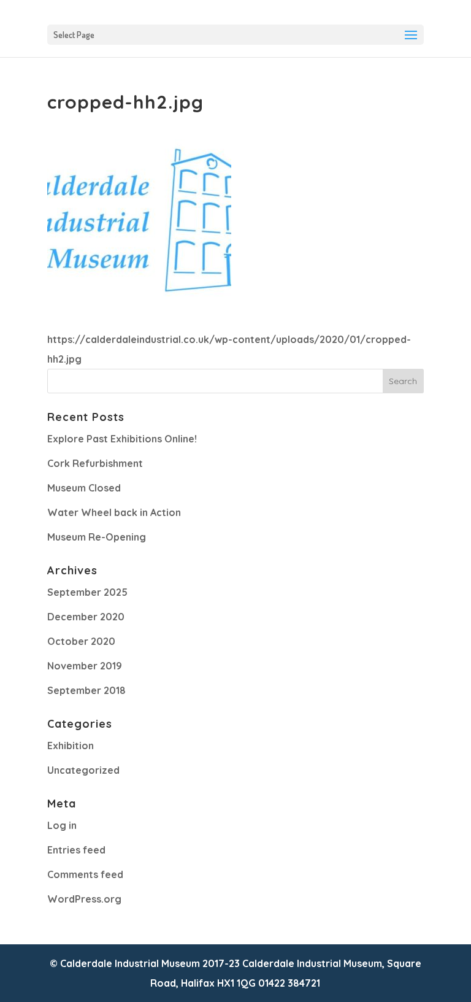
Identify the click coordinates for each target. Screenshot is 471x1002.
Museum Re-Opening (96, 537)
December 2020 (85, 617)
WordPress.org (84, 899)
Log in (62, 825)
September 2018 (86, 690)
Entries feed (76, 850)
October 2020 (81, 641)
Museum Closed (84, 488)
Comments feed (85, 874)
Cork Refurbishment (95, 463)
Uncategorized (83, 770)
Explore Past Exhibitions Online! (122, 439)
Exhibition (70, 745)
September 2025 (87, 592)
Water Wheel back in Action (114, 512)
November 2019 (84, 666)
